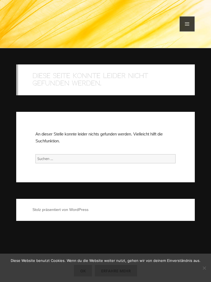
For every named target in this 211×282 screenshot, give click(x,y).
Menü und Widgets (187, 31)
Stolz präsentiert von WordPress (60, 209)
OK (83, 270)
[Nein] (204, 268)
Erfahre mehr (116, 270)
